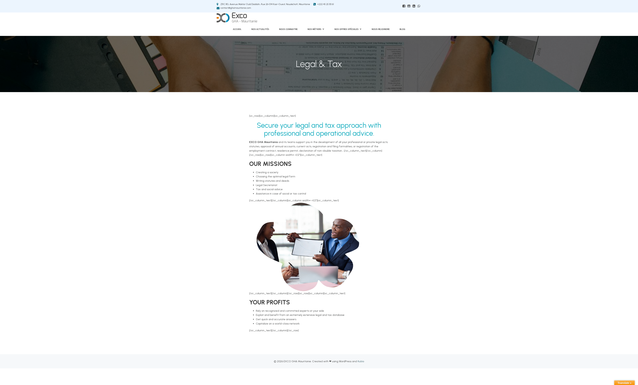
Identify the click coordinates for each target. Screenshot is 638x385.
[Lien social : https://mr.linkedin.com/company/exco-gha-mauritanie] (413, 6)
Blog (402, 29)
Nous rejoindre (381, 29)
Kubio (361, 361)
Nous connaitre (288, 29)
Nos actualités (260, 29)
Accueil (237, 29)
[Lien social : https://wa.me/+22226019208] (418, 6)
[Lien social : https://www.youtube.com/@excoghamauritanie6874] (408, 6)
